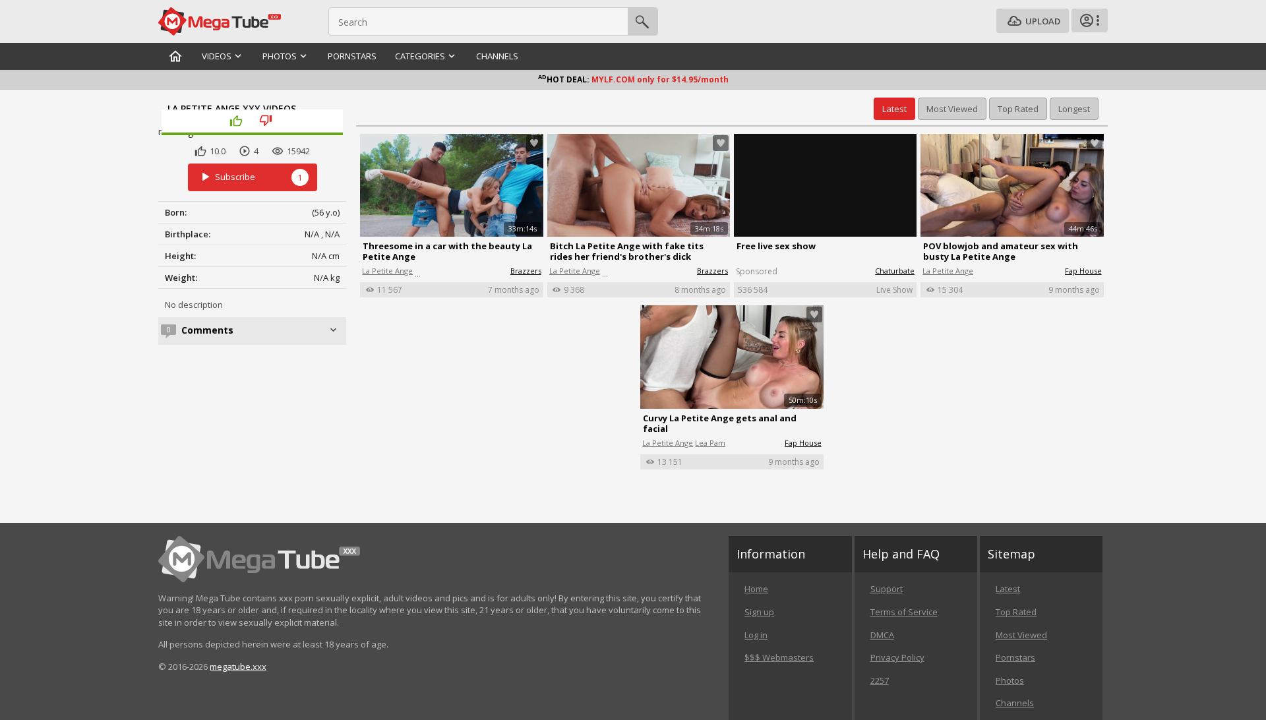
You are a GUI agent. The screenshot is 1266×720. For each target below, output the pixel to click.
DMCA (882, 635)
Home (756, 589)
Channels (497, 56)
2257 (879, 680)
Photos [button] (279, 56)
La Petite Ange (387, 271)
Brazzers (525, 271)
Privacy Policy (897, 657)
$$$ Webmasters (779, 657)
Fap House (1083, 271)
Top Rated (1016, 612)
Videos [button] (216, 56)
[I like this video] (238, 121)
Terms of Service (904, 612)
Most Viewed (1021, 635)
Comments (207, 330)
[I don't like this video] (267, 121)
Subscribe (259, 177)
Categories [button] (420, 56)
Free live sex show (776, 246)
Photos (1010, 680)
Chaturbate (895, 271)
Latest (1008, 589)
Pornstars (352, 56)
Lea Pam (710, 443)
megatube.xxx (238, 667)
